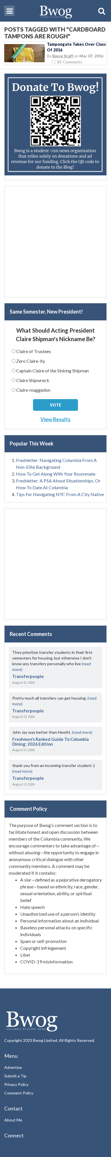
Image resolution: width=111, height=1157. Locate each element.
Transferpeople (28, 676)
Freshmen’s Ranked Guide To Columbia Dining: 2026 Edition (50, 742)
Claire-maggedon (33, 390)
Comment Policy (18, 1092)
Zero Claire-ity (30, 361)
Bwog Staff (62, 55)
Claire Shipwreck (32, 380)
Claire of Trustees (33, 351)
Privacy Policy (16, 1084)
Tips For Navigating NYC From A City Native (60, 494)
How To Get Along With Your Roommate (55, 473)
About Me (13, 1119)
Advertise (13, 1067)
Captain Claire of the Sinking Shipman (52, 370)
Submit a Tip (15, 1075)
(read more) (82, 732)
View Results (55, 419)
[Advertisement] (55, 241)
